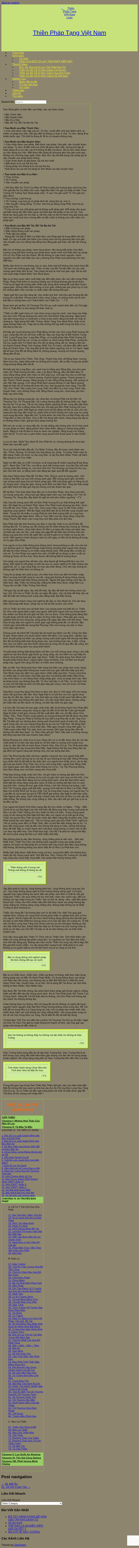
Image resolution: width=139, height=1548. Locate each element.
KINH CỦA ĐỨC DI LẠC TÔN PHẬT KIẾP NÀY (46, 61)
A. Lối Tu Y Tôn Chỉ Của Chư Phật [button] (23, 1208)
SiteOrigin (20, 1545)
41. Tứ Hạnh (15, 1313)
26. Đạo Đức (15, 1253)
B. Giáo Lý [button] (13, 1258)
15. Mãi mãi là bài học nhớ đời (18, 1192)
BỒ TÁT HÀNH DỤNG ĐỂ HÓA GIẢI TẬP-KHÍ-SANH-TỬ (27, 1518)
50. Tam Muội (15, 1351)
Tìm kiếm (17, 96)
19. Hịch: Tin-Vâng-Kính (21, 1223)
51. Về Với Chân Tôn (19, 1353)
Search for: (7, 101)
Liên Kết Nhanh (10, 1500)
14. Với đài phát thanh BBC (16, 1190)
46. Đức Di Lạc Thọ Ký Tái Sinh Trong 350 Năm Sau (25, 1336)
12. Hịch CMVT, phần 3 (14, 1184)
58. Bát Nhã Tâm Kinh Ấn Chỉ (24, 1383)
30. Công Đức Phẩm (19, 1277)
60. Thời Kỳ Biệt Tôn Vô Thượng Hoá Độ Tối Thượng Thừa (25, 1393)
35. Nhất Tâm (15, 1294)
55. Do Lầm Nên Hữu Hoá (22, 1372)
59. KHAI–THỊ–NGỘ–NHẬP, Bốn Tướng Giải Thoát (25, 1387)
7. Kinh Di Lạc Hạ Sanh (14, 1165)
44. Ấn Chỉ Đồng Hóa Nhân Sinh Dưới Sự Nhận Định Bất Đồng (25, 1325)
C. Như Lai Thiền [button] (17, 1421)
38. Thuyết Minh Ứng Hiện (22, 1302)
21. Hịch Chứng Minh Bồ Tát (23, 1228)
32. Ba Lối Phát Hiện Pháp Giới (25, 1283)
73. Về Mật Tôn (16, 1446)
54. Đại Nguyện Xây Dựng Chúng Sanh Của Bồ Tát (22, 1368)
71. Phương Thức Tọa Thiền (23, 1438)
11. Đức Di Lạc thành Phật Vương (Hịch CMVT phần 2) (20, 1180)
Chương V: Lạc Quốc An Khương (21, 1454)
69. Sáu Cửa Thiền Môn (21, 1432)
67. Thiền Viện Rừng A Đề (22, 1427)
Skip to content (10, 2)
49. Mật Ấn (14, 1348)
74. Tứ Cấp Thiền (17, 1448)
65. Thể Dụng (15, 1413)
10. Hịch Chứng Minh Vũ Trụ (17, 1176)
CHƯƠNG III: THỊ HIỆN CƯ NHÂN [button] (20, 1130)
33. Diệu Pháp (16, 1285)
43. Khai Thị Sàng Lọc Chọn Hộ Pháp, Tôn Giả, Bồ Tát (25, 1319)
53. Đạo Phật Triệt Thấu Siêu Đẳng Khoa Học (23, 1363)
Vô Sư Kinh (15, 1522)
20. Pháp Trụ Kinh (18, 1226)
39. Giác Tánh (16, 1304)
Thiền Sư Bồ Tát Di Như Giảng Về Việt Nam (43, 75)
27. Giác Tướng (16, 1264)
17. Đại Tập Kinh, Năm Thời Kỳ (25, 1215)
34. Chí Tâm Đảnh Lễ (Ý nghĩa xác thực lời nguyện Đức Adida (24, 1290)
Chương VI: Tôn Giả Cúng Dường (21, 1457)
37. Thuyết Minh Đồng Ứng (23, 1299)
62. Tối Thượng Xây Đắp (21, 1400)
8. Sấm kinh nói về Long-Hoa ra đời (21, 1168)
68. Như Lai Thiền (18, 1429)
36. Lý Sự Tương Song (20, 1296)
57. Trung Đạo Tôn (18, 1380)
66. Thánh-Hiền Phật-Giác (22, 1416)
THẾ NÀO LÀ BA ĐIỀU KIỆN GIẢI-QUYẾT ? (25, 1527)
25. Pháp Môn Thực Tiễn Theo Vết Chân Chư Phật (24, 1249)
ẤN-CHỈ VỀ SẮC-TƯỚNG (24, 1532)
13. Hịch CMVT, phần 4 (14, 1187)
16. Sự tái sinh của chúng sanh (18, 1195)
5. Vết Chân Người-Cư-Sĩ (15, 1157)
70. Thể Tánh (15, 1435)
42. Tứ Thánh (15, 1315)
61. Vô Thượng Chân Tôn (22, 1397)
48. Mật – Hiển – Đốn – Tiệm (23, 1345)
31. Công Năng (16, 1280)
